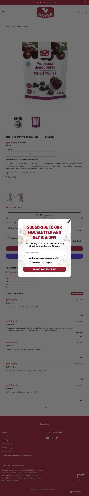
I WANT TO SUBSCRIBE (44, 269)
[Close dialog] (68, 221)
